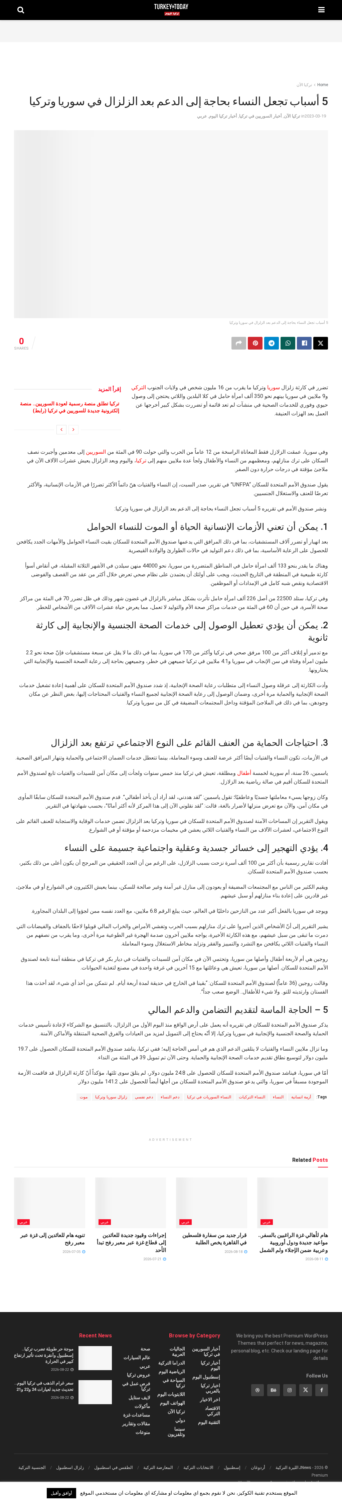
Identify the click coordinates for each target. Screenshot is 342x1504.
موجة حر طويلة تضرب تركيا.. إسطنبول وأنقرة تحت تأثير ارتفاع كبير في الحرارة (43, 1354)
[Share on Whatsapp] (288, 343)
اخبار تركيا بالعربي (210, 1388)
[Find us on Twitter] (305, 1390)
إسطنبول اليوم (206, 1376)
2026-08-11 (314, 1259)
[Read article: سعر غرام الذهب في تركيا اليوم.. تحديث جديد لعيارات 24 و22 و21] (95, 1392)
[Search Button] (20, 10)
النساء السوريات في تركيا (209, 1097)
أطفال (244, 773)
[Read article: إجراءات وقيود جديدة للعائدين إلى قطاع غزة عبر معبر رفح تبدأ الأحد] (130, 1202)
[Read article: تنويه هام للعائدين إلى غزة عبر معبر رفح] (49, 1202)
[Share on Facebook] (304, 343)
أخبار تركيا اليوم (223, 116)
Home (322, 84)
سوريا (273, 387)
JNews (305, 1467)
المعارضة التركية (158, 1467)
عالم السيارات (137, 1357)
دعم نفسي (144, 1097)
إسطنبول (232, 1467)
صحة (145, 1348)
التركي (138, 387)
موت (84, 1097)
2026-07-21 (152, 1259)
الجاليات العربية (177, 1351)
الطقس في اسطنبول (113, 1467)
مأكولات (142, 1406)
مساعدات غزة (136, 1415)
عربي (202, 116)
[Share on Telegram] (271, 343)
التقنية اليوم (209, 1422)
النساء (278, 1097)
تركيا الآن (304, 84)
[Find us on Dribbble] (257, 1390)
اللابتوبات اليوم (171, 1394)
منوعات (143, 1432)
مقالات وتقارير (136, 1423)
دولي (180, 1420)
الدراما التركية (171, 1362)
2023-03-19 (315, 116)
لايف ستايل (139, 1397)
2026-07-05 (71, 1252)
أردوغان (258, 1467)
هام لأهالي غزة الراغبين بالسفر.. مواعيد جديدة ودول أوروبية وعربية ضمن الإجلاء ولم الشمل (293, 1242)
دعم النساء (170, 1097)
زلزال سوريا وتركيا (111, 1097)
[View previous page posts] (73, 429)
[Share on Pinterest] (255, 343)
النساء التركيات (252, 1097)
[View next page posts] (61, 429)
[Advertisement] (171, 30)
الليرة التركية (287, 1467)
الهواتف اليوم (172, 1403)
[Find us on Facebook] (321, 1390)
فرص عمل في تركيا (136, 1386)
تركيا (141, 460)
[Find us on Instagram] (289, 1390)
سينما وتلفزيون (176, 1431)
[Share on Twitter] (320, 343)
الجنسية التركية (32, 1467)
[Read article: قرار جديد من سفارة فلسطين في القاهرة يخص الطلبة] (211, 1202)
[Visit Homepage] (171, 10)
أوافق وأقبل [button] (61, 1493)
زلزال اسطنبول (70, 1467)
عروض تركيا (138, 1374)
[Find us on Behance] (273, 1390)
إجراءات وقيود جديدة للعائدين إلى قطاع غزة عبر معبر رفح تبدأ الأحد (131, 1242)
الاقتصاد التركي (212, 1411)
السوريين (96, 452)
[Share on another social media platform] (238, 343)
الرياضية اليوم (172, 1371)
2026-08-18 (233, 1252)
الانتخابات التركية (198, 1467)
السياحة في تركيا (174, 1382)
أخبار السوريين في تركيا (260, 116)
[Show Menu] (321, 10)
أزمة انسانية (301, 1097)
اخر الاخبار (210, 1399)
